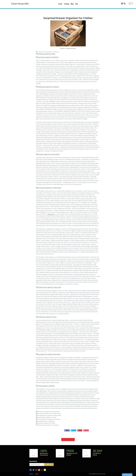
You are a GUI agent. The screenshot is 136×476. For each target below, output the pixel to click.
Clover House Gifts (96, 474)
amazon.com (51, 214)
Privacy (37, 474)
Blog (72, 4)
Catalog (66, 4)
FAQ (76, 4)
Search (31, 474)
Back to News (69, 439)
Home (60, 4)
